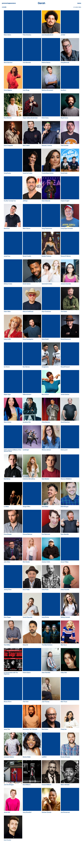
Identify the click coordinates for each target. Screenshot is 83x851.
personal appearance (9, 3)
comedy (4, 7)
